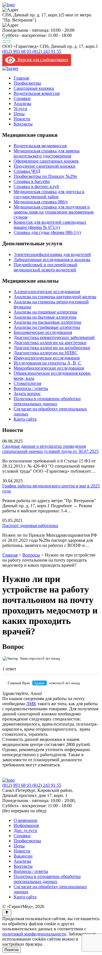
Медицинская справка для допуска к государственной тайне (49, 194)
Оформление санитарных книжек (46, 161)
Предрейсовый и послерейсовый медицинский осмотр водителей (45, 267)
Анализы (22, 103)
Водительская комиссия (37, 93)
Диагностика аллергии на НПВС (46, 352)
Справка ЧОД (27, 171)
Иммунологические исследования (47, 357)
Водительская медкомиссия (40, 145)
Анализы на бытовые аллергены (45, 317)
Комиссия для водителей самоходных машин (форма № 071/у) (50, 225)
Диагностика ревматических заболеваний (54, 337)
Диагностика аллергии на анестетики (50, 342)
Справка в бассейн (32, 181)
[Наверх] (6, 912)
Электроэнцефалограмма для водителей (52, 254)
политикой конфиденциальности (34, 933)
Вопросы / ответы (31, 388)
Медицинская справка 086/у (41, 201)
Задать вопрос (27, 393)
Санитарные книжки (34, 88)
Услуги (20, 108)
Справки (22, 98)
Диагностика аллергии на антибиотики (52, 347)
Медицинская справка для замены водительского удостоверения (47, 153)
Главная (21, 78)
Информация (26, 825)
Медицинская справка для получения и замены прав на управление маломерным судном (54, 211)
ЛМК (31, 703)
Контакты (23, 123)
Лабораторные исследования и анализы (52, 259)
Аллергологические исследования (47, 291)
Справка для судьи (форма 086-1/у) (47, 232)
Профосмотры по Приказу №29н (45, 176)
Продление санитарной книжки (44, 166)
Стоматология (27, 383)
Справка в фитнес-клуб (36, 186)
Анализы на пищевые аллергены (45, 312)
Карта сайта (25, 419)
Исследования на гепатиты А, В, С (47, 363)
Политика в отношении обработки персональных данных (47, 401)
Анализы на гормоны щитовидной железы (55, 296)
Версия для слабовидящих (41, 59)
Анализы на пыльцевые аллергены (47, 322)
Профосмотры (27, 83)
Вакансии (23, 856)
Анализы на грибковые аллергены (47, 327)
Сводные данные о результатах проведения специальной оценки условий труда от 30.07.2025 (50, 449)
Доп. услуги (25, 830)
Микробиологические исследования (49, 368)
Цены (19, 113)
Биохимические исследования (43, 332)
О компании (25, 820)
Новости (22, 118)
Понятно (12, 950)
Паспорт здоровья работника (30, 525)
